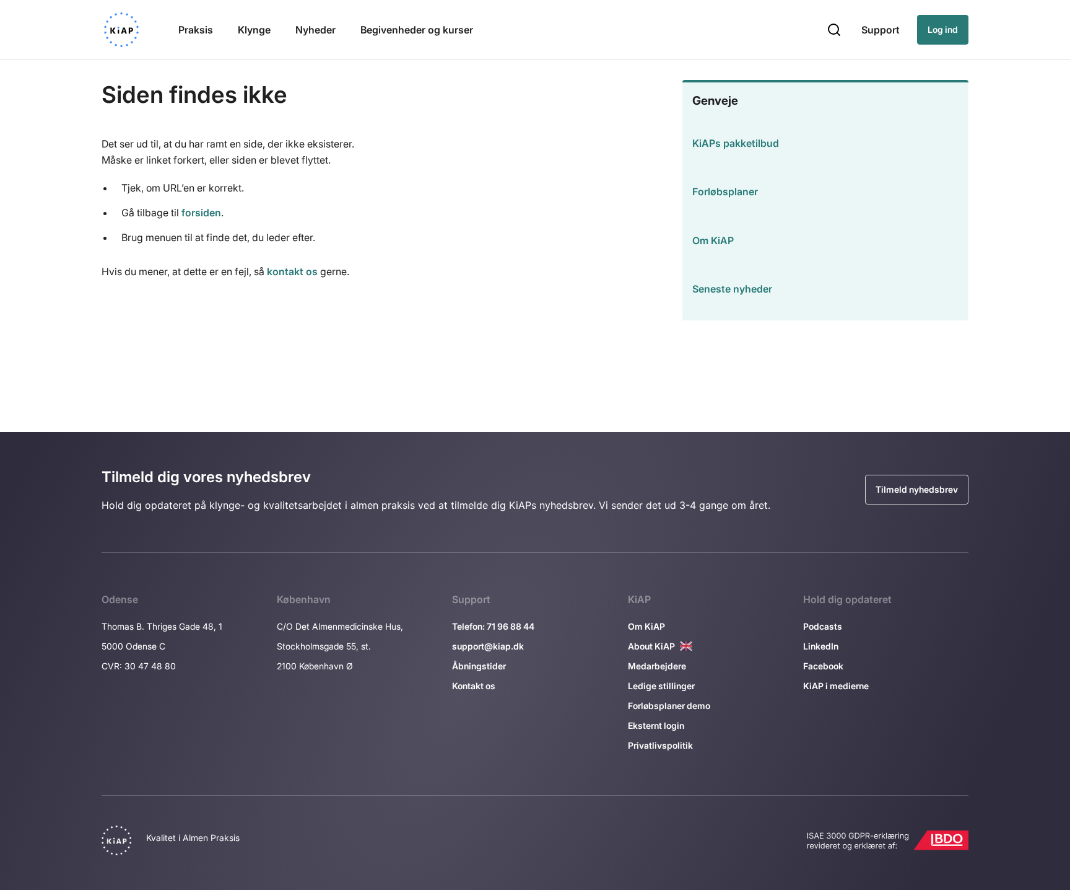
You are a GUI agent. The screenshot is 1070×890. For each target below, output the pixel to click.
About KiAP (651, 646)
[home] (121, 30)
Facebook (823, 666)
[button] (834, 30)
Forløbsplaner (725, 191)
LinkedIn (820, 646)
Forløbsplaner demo (669, 705)
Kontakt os (473, 686)
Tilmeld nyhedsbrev (917, 489)
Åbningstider (479, 666)
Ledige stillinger (661, 686)
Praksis (195, 30)
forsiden (201, 212)
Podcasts (822, 626)
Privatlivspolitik (660, 745)
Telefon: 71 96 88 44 (493, 626)
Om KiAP (713, 240)
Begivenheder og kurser (416, 30)
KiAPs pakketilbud (735, 143)
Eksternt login (656, 725)
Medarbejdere (657, 666)
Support (880, 30)
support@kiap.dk (488, 646)
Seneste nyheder (732, 289)
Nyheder (315, 30)
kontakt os (292, 271)
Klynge (254, 30)
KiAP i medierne (836, 686)
